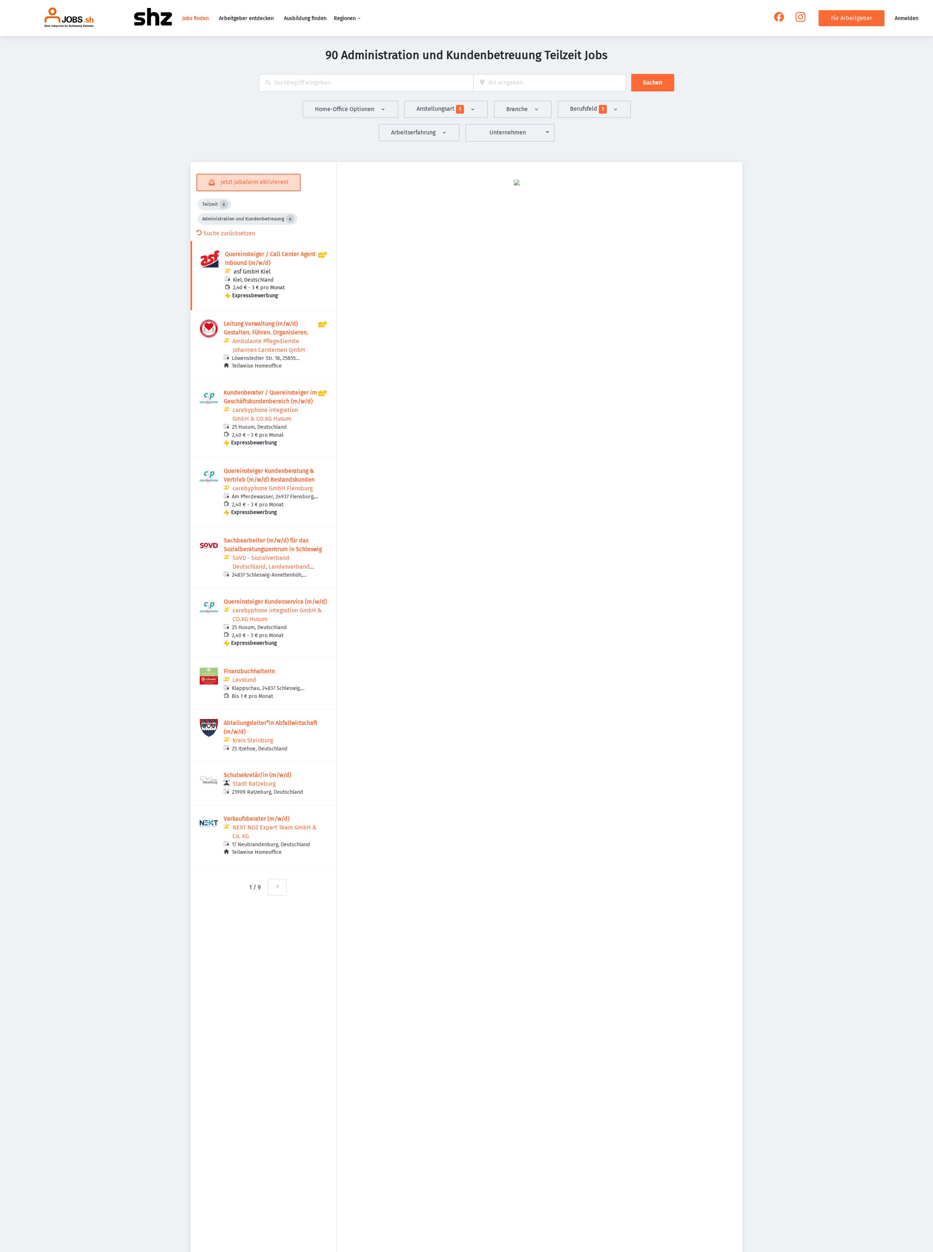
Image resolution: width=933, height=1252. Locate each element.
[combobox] (366, 83)
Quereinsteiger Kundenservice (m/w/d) (275, 601)
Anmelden (906, 18)
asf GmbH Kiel (252, 271)
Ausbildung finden (305, 18)
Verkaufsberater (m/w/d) (256, 818)
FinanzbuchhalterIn (249, 671)
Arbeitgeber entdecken (246, 18)
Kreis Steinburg (253, 740)
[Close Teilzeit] (223, 204)
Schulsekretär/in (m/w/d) (257, 775)
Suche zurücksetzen (229, 233)
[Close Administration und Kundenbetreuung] (290, 219)
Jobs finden (195, 18)
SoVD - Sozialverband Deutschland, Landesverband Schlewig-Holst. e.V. (271, 566)
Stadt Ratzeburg (254, 783)
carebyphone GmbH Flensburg (273, 488)
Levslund (244, 679)
